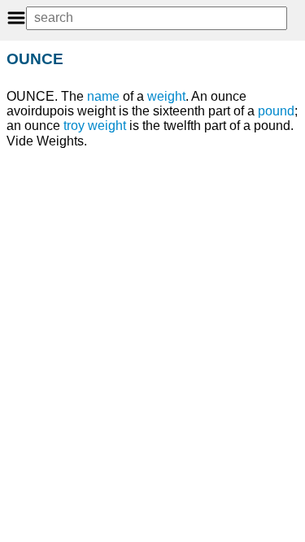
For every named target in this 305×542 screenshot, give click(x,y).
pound (276, 111)
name (103, 96)
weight (166, 96)
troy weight (94, 125)
